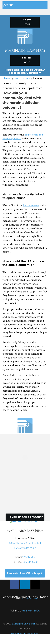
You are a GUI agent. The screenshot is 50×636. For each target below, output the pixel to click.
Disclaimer (16, 633)
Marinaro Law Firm (23, 623)
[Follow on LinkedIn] (25, 584)
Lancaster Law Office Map (23, 573)
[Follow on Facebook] (14, 584)
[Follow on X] (35, 584)
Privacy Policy (32, 633)
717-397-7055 (29, 557)
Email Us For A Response (26, 517)
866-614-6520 (30, 562)
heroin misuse (31, 205)
